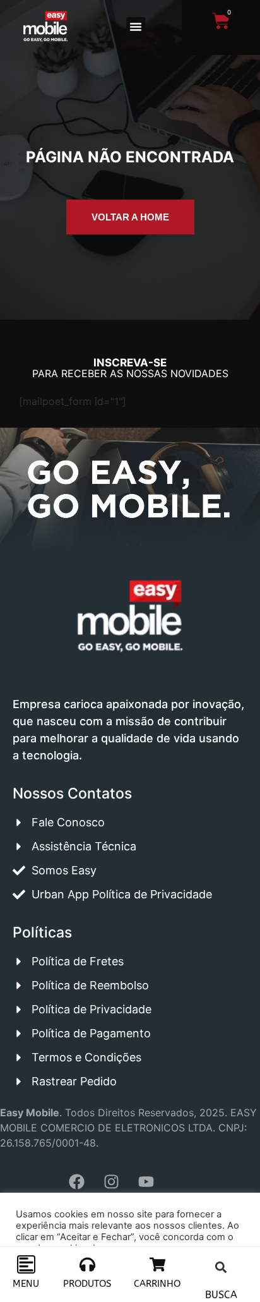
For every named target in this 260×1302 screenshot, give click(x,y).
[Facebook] (76, 1181)
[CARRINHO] (157, 1264)
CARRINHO (157, 1283)
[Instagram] (111, 1181)
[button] (135, 26)
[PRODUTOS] (87, 1264)
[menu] (26, 1264)
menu (26, 1283)
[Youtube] (146, 1181)
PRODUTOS (87, 1283)
